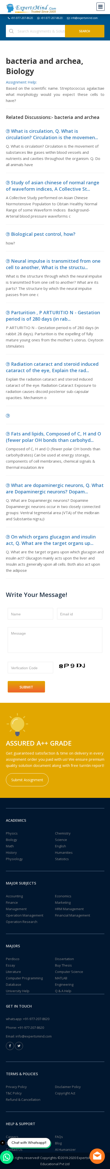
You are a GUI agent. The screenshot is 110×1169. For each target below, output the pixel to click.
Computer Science (69, 971)
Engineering (64, 984)
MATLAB (61, 978)
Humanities (64, 852)
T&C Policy (14, 1093)
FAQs (59, 1136)
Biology (11, 839)
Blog (58, 1143)
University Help (17, 991)
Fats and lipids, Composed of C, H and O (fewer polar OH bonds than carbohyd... (53, 437)
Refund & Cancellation (23, 1099)
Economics (63, 896)
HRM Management (69, 909)
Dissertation (64, 959)
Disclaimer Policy (68, 1086)
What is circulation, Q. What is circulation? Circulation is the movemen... (52, 134)
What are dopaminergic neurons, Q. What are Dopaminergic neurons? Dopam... (55, 488)
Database (13, 984)
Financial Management (72, 915)
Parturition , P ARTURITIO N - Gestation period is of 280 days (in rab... (53, 315)
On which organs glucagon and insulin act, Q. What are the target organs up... (51, 540)
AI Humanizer (65, 1149)
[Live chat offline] (97, 1156)
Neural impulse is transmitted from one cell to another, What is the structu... (53, 264)
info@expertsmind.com (84, 18)
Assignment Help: (21, 82)
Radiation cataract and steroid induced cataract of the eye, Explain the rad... (52, 367)
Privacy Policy (16, 1086)
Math (10, 846)
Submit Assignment (27, 779)
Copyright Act (65, 1093)
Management (16, 909)
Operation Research (21, 921)
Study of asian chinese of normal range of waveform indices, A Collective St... (52, 185)
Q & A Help (63, 991)
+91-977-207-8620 (22, 18)
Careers (12, 1136)
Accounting (14, 896)
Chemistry (63, 833)
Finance (12, 902)
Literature (13, 971)
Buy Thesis (63, 965)
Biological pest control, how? (43, 234)
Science (61, 839)
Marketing (63, 902)
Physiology (14, 859)
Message (18, 633)
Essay (10, 965)
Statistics (62, 859)
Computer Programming (24, 978)
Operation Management (24, 915)
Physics (12, 833)
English (60, 846)
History (11, 852)
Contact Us (14, 1149)
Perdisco (12, 959)
